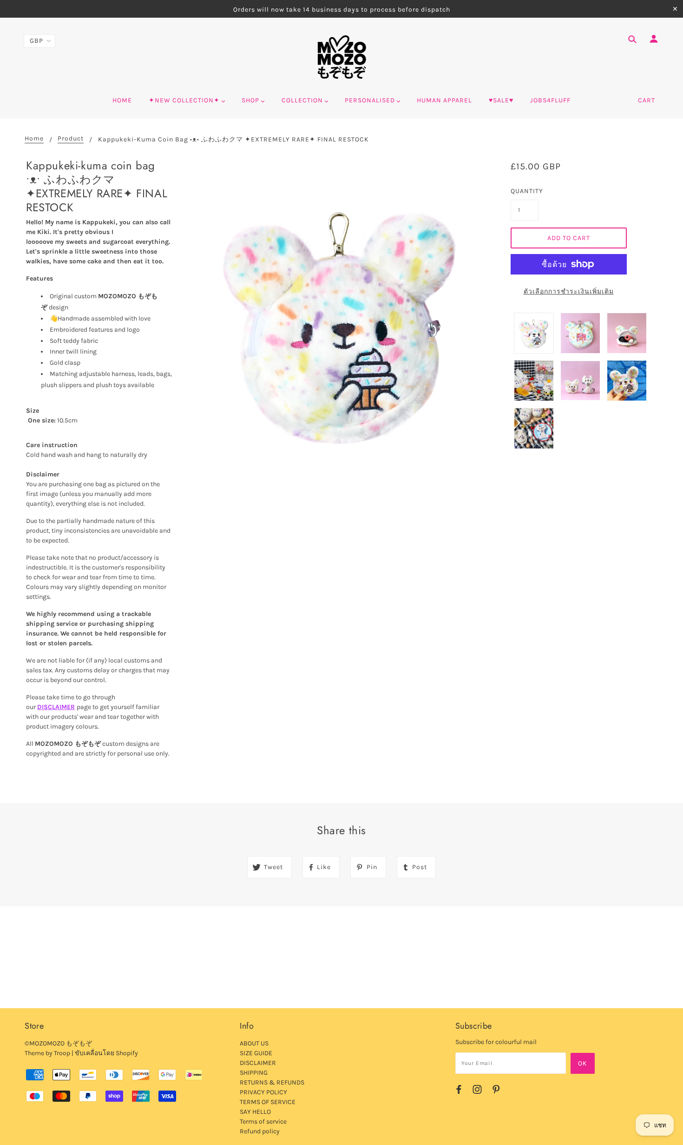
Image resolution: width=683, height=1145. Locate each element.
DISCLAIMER (56, 707)
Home (34, 138)
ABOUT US (254, 1043)
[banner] (342, 57)
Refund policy (260, 1131)
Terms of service (263, 1121)
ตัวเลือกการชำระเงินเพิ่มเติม (569, 291)
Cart (646, 100)
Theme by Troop (47, 1053)
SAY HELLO (255, 1112)
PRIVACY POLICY (263, 1092)
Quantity (525, 191)
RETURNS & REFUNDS (272, 1082)
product (71, 138)
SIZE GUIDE (256, 1053)
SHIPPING (254, 1073)
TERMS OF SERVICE (268, 1102)
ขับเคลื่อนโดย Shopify (106, 1053)
